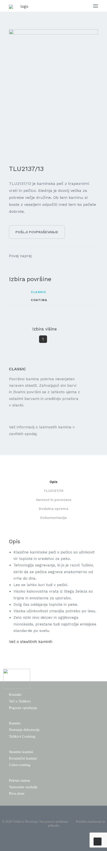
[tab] (53, 483)
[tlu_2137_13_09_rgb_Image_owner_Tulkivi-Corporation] (53, 91)
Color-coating (19, 765)
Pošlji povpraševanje (36, 232)
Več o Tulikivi (20, 701)
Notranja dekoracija (24, 730)
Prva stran (16, 793)
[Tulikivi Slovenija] (22, 17)
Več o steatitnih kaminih (30, 641)
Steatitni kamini (21, 752)
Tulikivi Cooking (22, 736)
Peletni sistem (19, 780)
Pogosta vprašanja (23, 708)
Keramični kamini (23, 758)
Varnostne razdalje (23, 787)
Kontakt (15, 694)
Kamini (14, 723)
